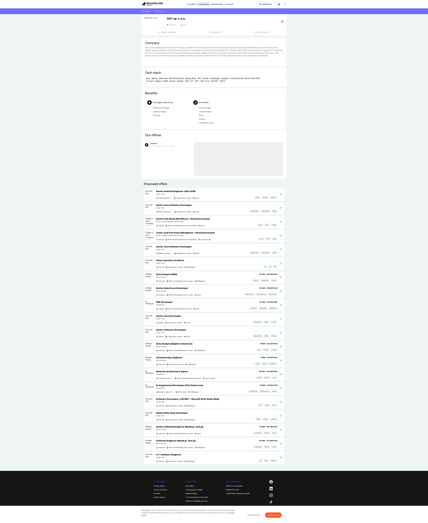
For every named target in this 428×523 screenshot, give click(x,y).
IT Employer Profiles (194, 490)
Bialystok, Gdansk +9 (165, 392)
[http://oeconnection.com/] (282, 21)
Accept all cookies (273, 515)
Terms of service (160, 490)
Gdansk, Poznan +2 (164, 378)
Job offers (191, 4)
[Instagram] (271, 495)
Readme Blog (217, 4)
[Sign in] (279, 4)
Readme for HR (232, 490)
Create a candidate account (196, 501)
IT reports (228, 4)
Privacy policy (159, 486)
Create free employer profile (238, 493)
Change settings (253, 515)
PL (285, 4)
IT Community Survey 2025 (196, 497)
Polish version (159, 497)
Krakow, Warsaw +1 (164, 212)
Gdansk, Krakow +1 (164, 198)
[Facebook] (271, 481)
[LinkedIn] (271, 488)
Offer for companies (234, 486)
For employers (265, 4)
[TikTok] (271, 502)
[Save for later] (281, 194)
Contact (157, 493)
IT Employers (203, 4)
